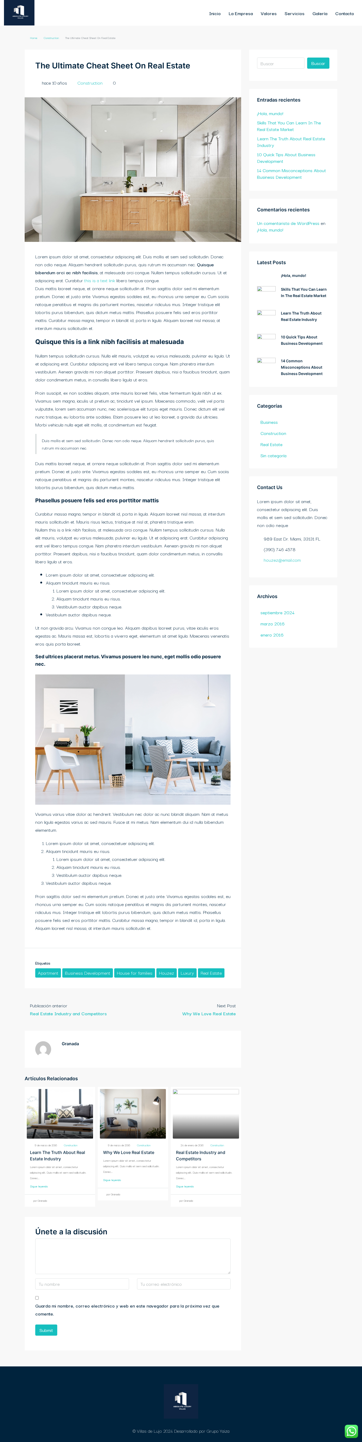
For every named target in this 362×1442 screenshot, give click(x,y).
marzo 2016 (273, 623)
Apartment (48, 972)
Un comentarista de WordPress (288, 222)
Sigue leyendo (39, 1186)
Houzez (166, 972)
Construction (51, 37)
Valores (269, 13)
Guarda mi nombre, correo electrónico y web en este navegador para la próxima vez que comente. (127, 1309)
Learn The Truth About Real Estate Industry (291, 142)
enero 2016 (272, 634)
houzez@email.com (282, 559)
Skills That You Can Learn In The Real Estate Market (289, 126)
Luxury (187, 972)
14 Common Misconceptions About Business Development (291, 173)
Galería (319, 13)
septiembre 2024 (277, 612)
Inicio (215, 13)
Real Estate (211, 972)
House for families (134, 972)
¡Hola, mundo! (270, 113)
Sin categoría (273, 455)
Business (269, 421)
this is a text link (99, 280)
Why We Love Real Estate (128, 1152)
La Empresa (241, 13)
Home (33, 37)
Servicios (294, 13)
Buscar (318, 63)
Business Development (87, 972)
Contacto (344, 13)
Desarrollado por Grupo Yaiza (201, 1430)
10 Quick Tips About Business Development (286, 157)
